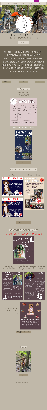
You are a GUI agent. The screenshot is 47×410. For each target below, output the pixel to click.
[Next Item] (41, 362)
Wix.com (30, 382)
